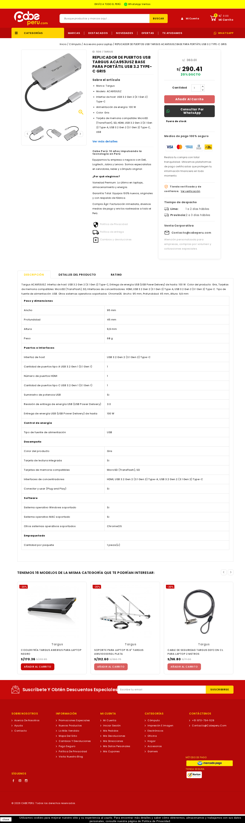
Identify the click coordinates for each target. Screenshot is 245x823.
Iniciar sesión (112, 725)
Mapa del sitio (68, 736)
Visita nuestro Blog (71, 756)
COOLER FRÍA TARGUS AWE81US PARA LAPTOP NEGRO (51, 652)
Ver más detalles (105, 141)
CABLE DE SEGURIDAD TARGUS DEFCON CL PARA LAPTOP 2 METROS (195, 652)
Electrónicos (155, 730)
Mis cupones (111, 751)
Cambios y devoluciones (75, 741)
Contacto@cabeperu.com (191, 233)
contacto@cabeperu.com (209, 725)
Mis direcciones (113, 741)
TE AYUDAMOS (172, 33)
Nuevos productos (70, 725)
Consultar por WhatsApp (192, 111)
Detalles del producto (77, 275)
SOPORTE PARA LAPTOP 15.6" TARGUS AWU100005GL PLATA (119, 652)
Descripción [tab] (34, 275)
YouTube (20, 781)
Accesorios (155, 746)
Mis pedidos (110, 730)
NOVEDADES (124, 33)
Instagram (26, 781)
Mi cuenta (109, 720)
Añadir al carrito (189, 99)
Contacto (20, 730)
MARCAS (74, 33)
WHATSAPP (226, 33)
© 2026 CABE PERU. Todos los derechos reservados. (43, 803)
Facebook (13, 781)
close (5, 819)
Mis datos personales (116, 746)
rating (116, 275)
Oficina (152, 736)
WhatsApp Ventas (138, 4)
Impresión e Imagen (160, 725)
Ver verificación (190, 191)
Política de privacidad (73, 751)
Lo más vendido (69, 730)
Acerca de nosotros (26, 720)
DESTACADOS (98, 33)
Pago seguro (67, 746)
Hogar (151, 741)
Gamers (153, 751)
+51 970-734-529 (203, 720)
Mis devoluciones (114, 736)
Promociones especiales (74, 720)
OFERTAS (147, 33)
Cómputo (154, 720)
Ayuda (18, 725)
